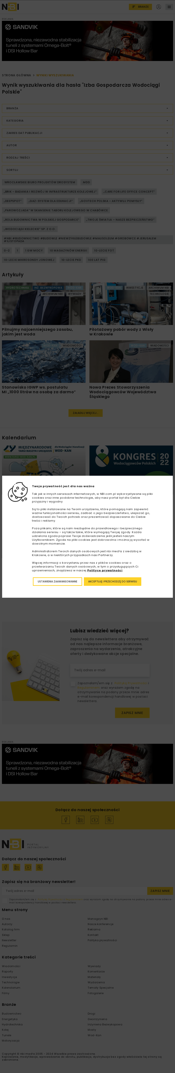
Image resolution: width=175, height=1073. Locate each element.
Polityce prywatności (104, 570)
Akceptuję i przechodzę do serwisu (112, 581)
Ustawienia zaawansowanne (57, 581)
